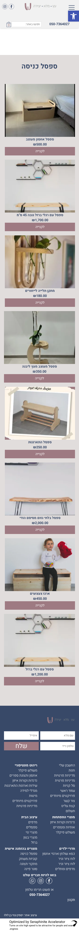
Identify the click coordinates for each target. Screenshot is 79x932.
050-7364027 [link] (59, 24)
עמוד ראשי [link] (67, 790)
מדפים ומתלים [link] (65, 869)
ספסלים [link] (31, 827)
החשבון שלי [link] (67, 765)
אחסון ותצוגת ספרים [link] (23, 775)
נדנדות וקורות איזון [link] (24, 780)
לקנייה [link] (39, 151)
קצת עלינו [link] (68, 805)
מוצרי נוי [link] (31, 832)
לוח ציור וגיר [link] (66, 858)
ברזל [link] (34, 842)
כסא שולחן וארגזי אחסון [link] (58, 853)
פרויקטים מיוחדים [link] (62, 795)
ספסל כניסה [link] (28, 853)
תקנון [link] (71, 899)
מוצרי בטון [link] (30, 837)
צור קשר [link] (69, 800)
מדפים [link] (32, 822)
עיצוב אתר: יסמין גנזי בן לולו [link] (20, 915)
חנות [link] (72, 770)
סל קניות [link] (69, 785)
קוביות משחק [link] (28, 858)
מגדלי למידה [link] (28, 790)
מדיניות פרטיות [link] (64, 775)
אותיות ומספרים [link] (64, 827)
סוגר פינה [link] (30, 869)
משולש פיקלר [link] (27, 770)
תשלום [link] (70, 811)
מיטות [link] (33, 795)
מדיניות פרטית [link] (65, 780)
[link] (73, 16)
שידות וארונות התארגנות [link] (20, 785)
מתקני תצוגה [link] (28, 863)
